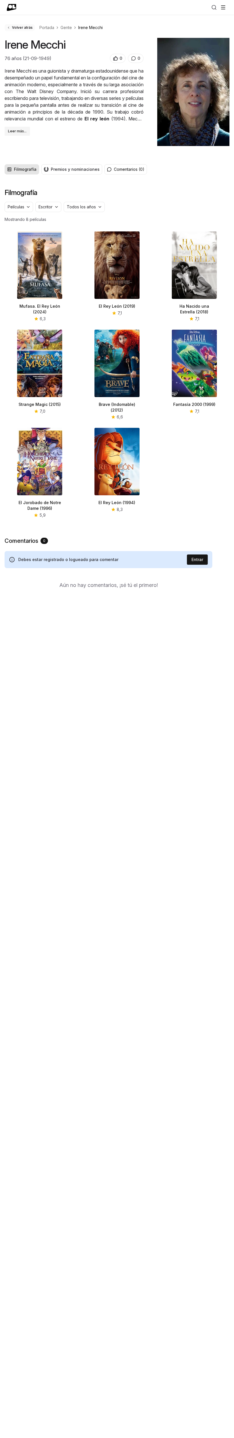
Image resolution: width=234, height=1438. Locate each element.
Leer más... (17, 131)
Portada (46, 27)
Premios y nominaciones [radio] (75, 169)
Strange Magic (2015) (40, 404)
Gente (66, 27)
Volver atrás (22, 27)
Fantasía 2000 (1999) (194, 404)
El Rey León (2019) (117, 306)
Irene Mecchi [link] (90, 27)
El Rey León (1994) (116, 502)
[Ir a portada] (11, 7)
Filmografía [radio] (25, 169)
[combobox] (19, 207)
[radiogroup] (53, 169)
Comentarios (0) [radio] (129, 169)
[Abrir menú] (223, 7)
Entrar (197, 559)
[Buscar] (214, 7)
